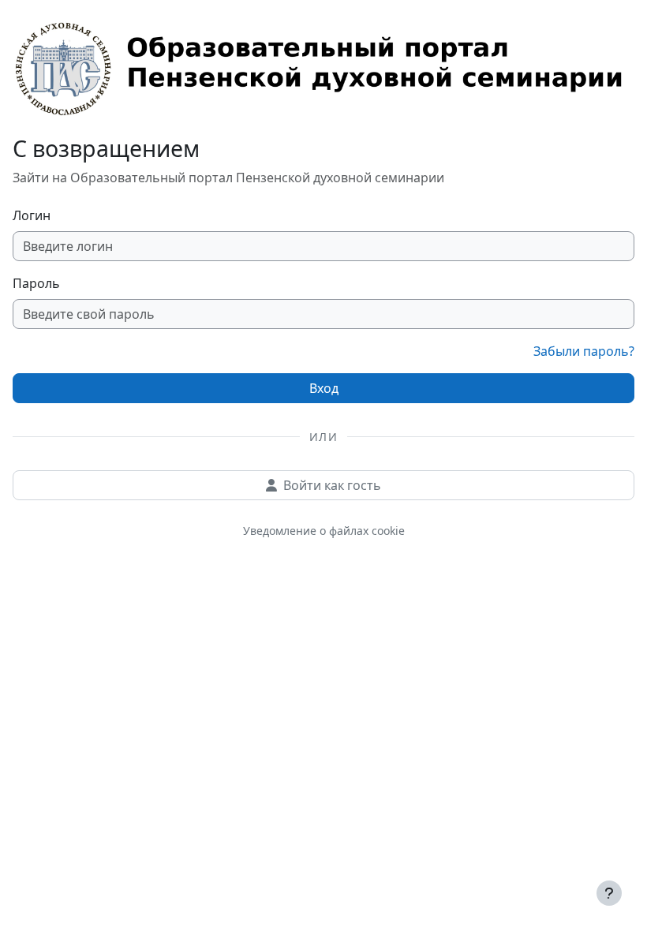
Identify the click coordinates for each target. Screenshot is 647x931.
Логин (31, 215)
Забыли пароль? (583, 351)
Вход (323, 388)
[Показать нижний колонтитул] (609, 893)
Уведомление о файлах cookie (324, 530)
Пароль (36, 283)
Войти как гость (332, 485)
